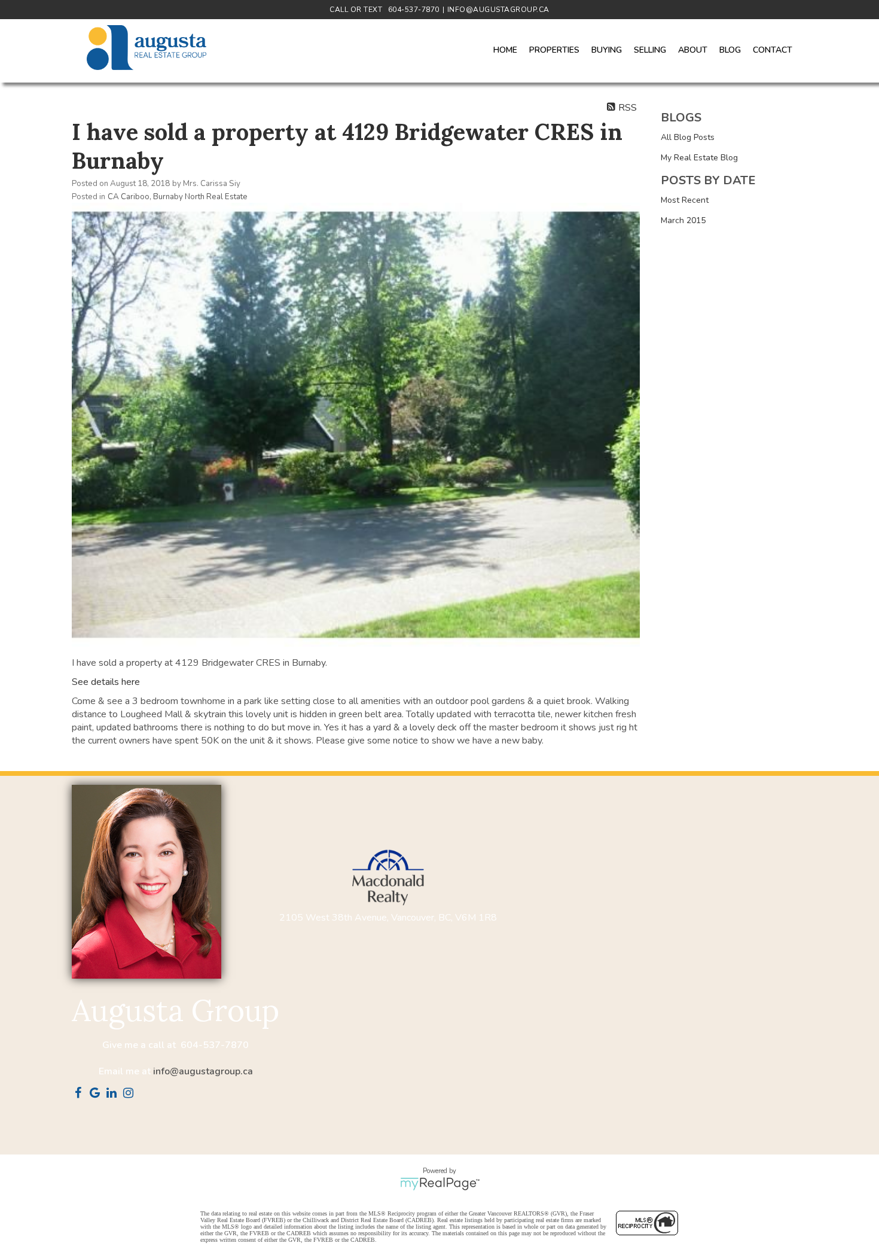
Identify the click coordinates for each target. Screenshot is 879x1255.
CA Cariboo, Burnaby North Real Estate (178, 196)
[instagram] (130, 1094)
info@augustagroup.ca (203, 1071)
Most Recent (685, 200)
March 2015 (683, 220)
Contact (772, 50)
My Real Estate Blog (699, 157)
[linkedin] (113, 1094)
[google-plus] (96, 1094)
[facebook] (80, 1094)
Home (505, 50)
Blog (730, 50)
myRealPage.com (439, 1183)
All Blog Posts (688, 137)
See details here (106, 682)
